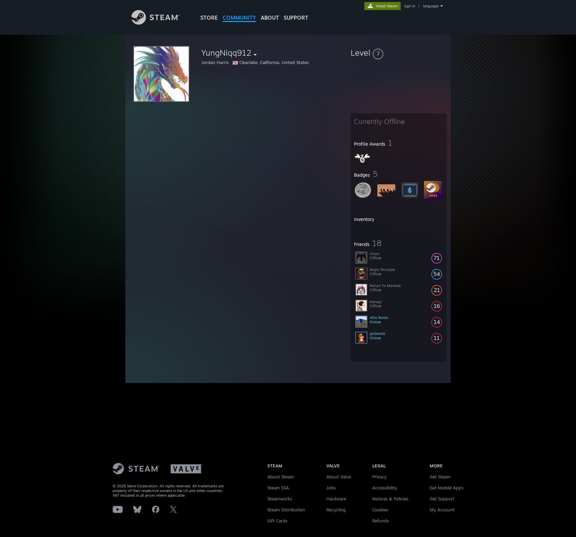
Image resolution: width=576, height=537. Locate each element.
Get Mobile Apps (446, 487)
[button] (399, 52)
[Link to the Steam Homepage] (155, 23)
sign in (409, 6)
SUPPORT (296, 17)
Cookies (380, 509)
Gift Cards (277, 520)
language (431, 6)
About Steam (280, 476)
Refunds (380, 520)
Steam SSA (278, 487)
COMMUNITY (239, 17)
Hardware (336, 498)
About (270, 17)
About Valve (338, 476)
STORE (209, 17)
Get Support (442, 498)
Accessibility (384, 487)
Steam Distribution (286, 509)
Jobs (331, 487)
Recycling (336, 509)
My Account (442, 509)
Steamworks (279, 498)
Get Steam (440, 476)
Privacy (379, 476)
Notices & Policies (390, 498)
